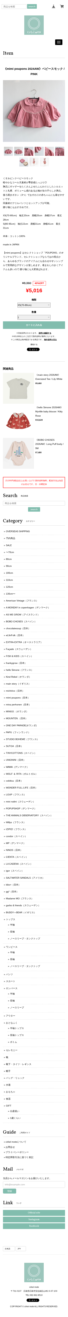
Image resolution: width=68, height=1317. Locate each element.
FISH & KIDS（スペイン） (19, 656)
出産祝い (14, 1111)
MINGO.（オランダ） (17, 711)
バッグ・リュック (15, 1078)
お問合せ (10, 1147)
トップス (10, 919)
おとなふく (11, 1022)
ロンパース (11, 988)
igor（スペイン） (15, 870)
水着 (8, 1085)
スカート (10, 981)
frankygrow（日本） (16, 663)
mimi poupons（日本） (18, 697)
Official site (34, 1212)
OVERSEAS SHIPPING (18, 531)
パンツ (9, 974)
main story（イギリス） (18, 683)
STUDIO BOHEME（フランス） (22, 739)
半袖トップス (17, 1028)
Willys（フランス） (16, 822)
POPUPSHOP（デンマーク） (21, 808)
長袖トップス (17, 1035)
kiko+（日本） (13, 884)
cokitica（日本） (14, 780)
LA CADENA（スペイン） (19, 864)
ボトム (13, 1042)
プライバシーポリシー (17, 1152)
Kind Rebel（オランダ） (18, 676)
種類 (34, 299)
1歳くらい (15, 1118)
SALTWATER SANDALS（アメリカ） (25, 877)
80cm (9, 559)
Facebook (34, 1226)
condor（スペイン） (16, 836)
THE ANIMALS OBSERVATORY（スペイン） (29, 815)
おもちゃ (10, 1091)
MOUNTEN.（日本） (17, 718)
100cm (9, 573)
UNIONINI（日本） (16, 760)
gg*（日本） (12, 891)
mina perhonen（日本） (18, 704)
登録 (9, 1191)
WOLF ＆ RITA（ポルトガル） (22, 774)
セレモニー (11, 1050)
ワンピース (11, 947)
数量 (34, 312)
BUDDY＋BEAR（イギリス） (21, 912)
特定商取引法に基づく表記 (19, 1157)
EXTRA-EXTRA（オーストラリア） (24, 642)
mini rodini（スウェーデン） (20, 801)
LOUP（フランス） (16, 794)
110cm (9, 580)
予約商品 (10, 538)
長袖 (12, 931)
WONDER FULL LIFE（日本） (21, 787)
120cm (9, 587)
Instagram (34, 1219)
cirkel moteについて (16, 1141)
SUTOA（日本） (14, 746)
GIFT (8, 1105)
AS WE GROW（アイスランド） (23, 614)
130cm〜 (10, 593)
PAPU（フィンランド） (18, 732)
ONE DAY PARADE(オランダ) (21, 725)
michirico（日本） (15, 690)
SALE (9, 545)
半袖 (12, 924)
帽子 (8, 1071)
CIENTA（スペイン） (17, 857)
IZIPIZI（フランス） (16, 829)
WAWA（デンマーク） (17, 767)
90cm (9, 566)
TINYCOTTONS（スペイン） (21, 753)
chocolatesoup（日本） (18, 628)
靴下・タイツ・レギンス (18, 1064)
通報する (34, 344)
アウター (10, 1015)
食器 (8, 1098)
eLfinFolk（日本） (15, 635)
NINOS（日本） (14, 850)
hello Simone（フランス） (19, 670)
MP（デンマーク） (16, 843)
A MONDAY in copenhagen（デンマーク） (28, 607)
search (31, 6)
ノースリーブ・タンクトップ (25, 938)
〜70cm (10, 552)
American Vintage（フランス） (22, 600)
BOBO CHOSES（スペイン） (21, 621)
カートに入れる (34, 325)
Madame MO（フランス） (20, 898)
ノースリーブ (17, 1007)
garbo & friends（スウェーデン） (23, 905)
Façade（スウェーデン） (19, 649)
